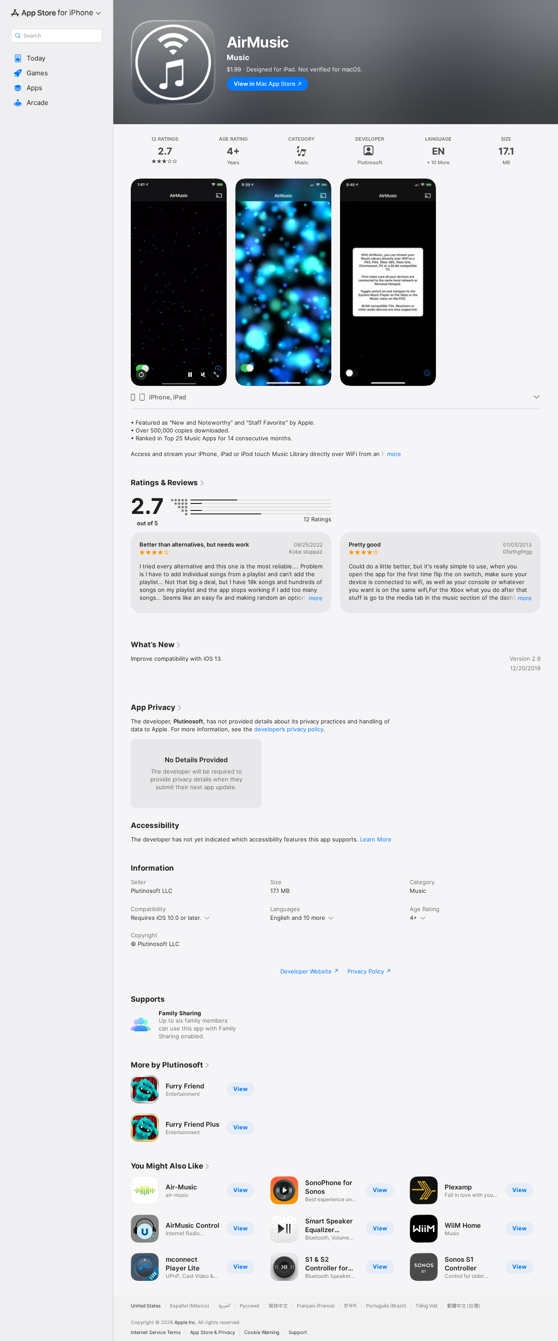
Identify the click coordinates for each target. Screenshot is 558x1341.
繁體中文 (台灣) (463, 1306)
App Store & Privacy (212, 1332)
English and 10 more (297, 917)
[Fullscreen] (216, 375)
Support (298, 1332)
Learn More (375, 839)
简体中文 (278, 1306)
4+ (413, 917)
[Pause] (190, 375)
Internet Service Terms (156, 1332)
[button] (56, 58)
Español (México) (189, 1306)
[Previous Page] (122, 573)
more (394, 453)
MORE (316, 597)
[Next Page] (549, 573)
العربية (224, 1306)
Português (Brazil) (386, 1306)
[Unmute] (203, 375)
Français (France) (316, 1306)
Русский (249, 1306)
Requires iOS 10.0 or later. (166, 917)
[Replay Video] (141, 375)
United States (146, 1306)
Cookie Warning (261, 1332)
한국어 (350, 1306)
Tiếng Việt (426, 1306)
